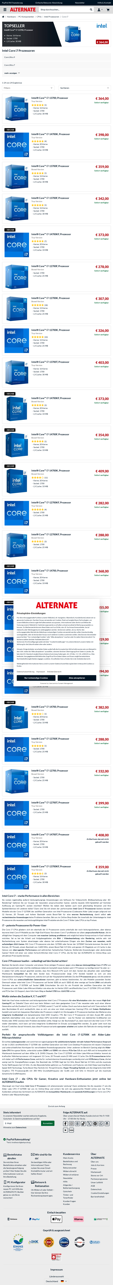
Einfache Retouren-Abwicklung (49, 3)
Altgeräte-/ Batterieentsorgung (71, 1186)
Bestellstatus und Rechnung (70, 1162)
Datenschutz (21, 1127)
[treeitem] (56, 73)
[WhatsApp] (101, 1123)
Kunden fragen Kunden (69, 1202)
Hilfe (100, 3)
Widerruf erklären (71, 1174)
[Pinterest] (95, 1123)
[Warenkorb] (108, 9)
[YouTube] (65, 1129)
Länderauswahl (56, 1276)
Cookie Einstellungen (100, 1193)
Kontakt (107, 3)
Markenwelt (96, 1172)
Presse (93, 1168)
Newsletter (80, 3)
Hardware (11, 16)
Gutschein (67, 1191)
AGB (93, 1186)
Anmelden (48, 1123)
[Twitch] (71, 1129)
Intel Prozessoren (51, 16)
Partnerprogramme (99, 1179)
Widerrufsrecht (69, 1171)
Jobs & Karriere (97, 1165)
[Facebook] (65, 1123)
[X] (89, 1123)
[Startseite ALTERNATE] (23, 9)
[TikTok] (83, 1123)
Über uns (95, 1161)
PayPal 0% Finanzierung (12, 3)
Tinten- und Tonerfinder (68, 1196)
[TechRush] (107, 1123)
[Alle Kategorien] (5, 9)
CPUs (39, 16)
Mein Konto (68, 1158)
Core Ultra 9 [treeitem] (9, 57)
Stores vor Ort (97, 1175)
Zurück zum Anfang (56, 1106)
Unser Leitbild (97, 1182)
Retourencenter (70, 1168)
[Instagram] (71, 1123)
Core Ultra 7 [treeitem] (9, 65)
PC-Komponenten (26, 16)
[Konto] (100, 9)
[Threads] (77, 1123)
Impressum (56, 1269)
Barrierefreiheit (97, 1196)
